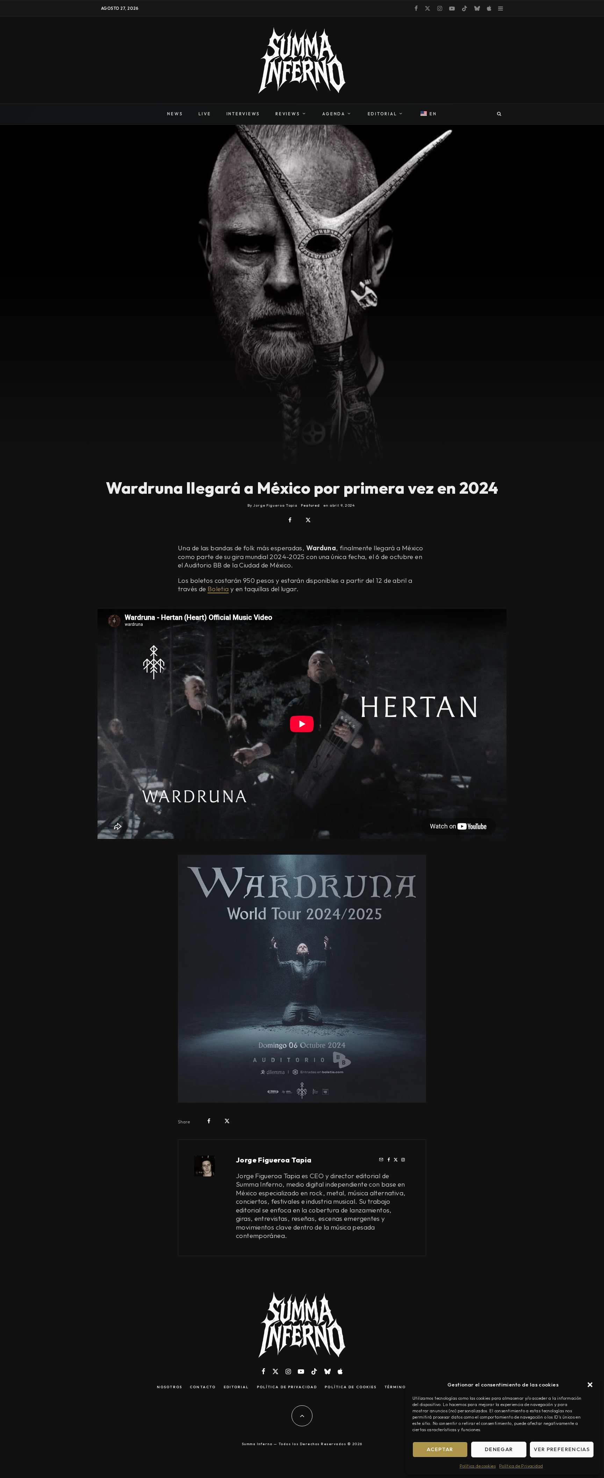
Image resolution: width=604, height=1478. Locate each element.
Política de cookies (478, 1466)
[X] (427, 8)
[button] (590, 1384)
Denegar (499, 1449)
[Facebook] (416, 8)
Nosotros (169, 1387)
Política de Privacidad (521, 1466)
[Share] (290, 520)
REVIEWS (287, 113)
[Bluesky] (477, 8)
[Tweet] (308, 520)
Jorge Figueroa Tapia (274, 1159)
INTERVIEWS (243, 113)
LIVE (205, 113)
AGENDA (333, 113)
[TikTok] (464, 8)
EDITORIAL (382, 113)
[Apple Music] (489, 8)
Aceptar (440, 1449)
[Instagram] (440, 8)
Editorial (236, 1387)
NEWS (175, 113)
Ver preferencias (562, 1449)
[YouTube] (452, 8)
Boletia (218, 589)
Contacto (203, 1387)
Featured (310, 505)
